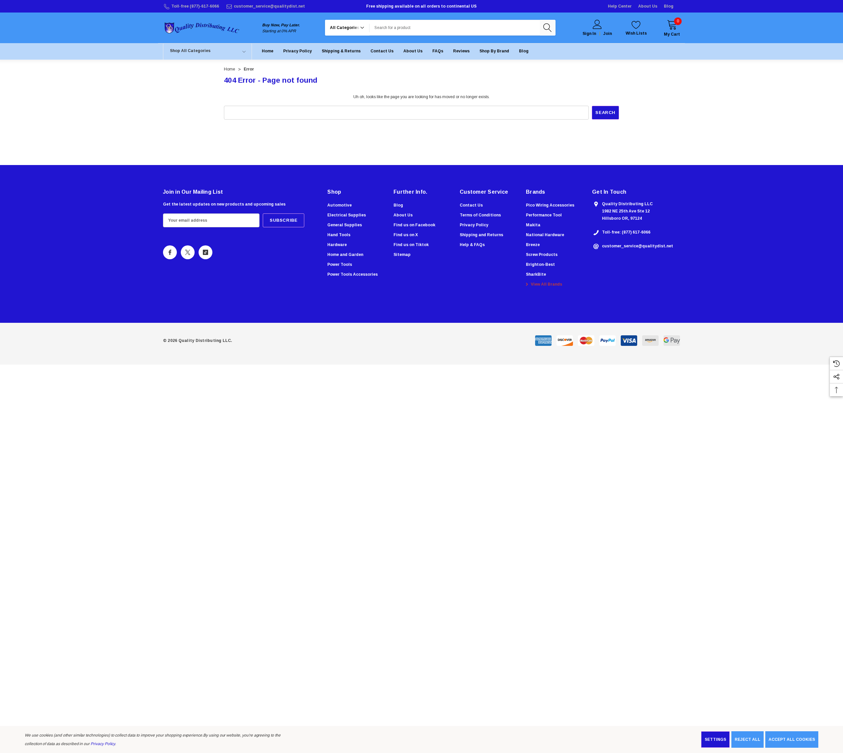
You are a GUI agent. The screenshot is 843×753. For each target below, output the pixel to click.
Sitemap (402, 254)
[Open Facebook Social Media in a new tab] (170, 252)
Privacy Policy (103, 743)
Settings (715, 739)
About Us (647, 6)
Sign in (589, 34)
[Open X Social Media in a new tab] (188, 252)
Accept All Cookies (792, 739)
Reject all (747, 739)
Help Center (620, 6)
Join (607, 34)
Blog (668, 6)
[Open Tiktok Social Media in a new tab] (205, 252)
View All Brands (546, 284)
